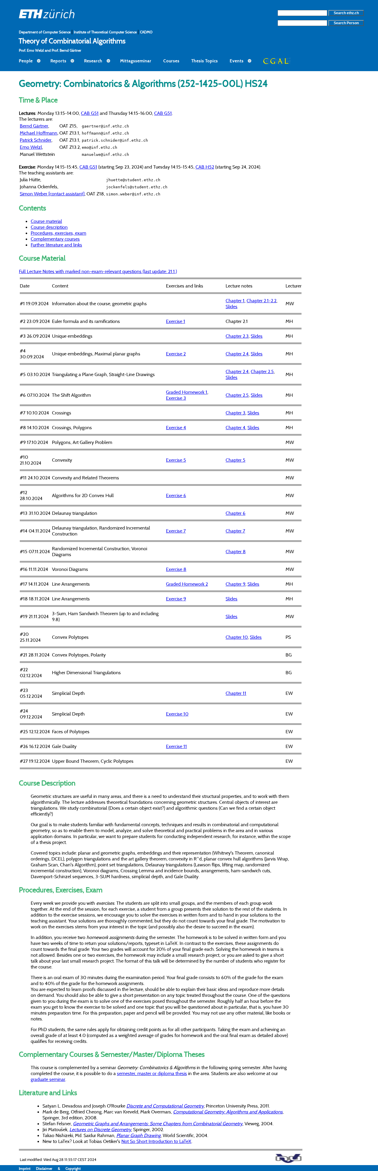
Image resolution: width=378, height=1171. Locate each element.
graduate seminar (48, 1079)
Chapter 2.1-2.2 (261, 300)
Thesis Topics (204, 60)
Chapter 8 (236, 551)
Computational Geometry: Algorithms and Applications (228, 1112)
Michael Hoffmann (38, 133)
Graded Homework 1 (186, 392)
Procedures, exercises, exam (58, 233)
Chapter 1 (235, 300)
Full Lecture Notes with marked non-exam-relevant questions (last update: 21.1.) (98, 271)
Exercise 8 (176, 569)
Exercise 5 (176, 460)
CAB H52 (204, 167)
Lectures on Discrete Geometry (100, 1129)
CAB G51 (90, 113)
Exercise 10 (177, 714)
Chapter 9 (235, 584)
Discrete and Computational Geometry (165, 1106)
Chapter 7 (235, 531)
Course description (49, 227)
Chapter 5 (235, 460)
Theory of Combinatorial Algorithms (72, 40)
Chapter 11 (236, 693)
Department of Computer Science (45, 32)
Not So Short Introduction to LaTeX (156, 1141)
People (26, 60)
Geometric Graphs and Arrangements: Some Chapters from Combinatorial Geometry (157, 1123)
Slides (231, 306)
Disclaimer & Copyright (58, 1168)
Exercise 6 (176, 495)
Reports (58, 60)
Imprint (27, 1168)
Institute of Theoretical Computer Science (106, 32)
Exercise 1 (175, 321)
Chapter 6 (235, 513)
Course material (46, 221)
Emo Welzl (31, 147)
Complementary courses (55, 239)
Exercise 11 (176, 746)
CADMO (146, 32)
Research (93, 60)
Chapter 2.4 (237, 354)
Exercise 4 (176, 427)
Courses (171, 60)
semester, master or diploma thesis (152, 1073)
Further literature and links (56, 245)
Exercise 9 (176, 599)
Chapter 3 (235, 413)
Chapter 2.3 (237, 336)
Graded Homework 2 (187, 584)
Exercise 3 (176, 398)
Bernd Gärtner (34, 126)
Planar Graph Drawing (138, 1135)
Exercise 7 (176, 531)
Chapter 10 (237, 637)
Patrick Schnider (35, 140)
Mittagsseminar (135, 60)
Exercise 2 (176, 354)
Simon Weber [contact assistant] (52, 194)
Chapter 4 (235, 427)
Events (237, 60)
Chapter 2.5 (262, 371)
